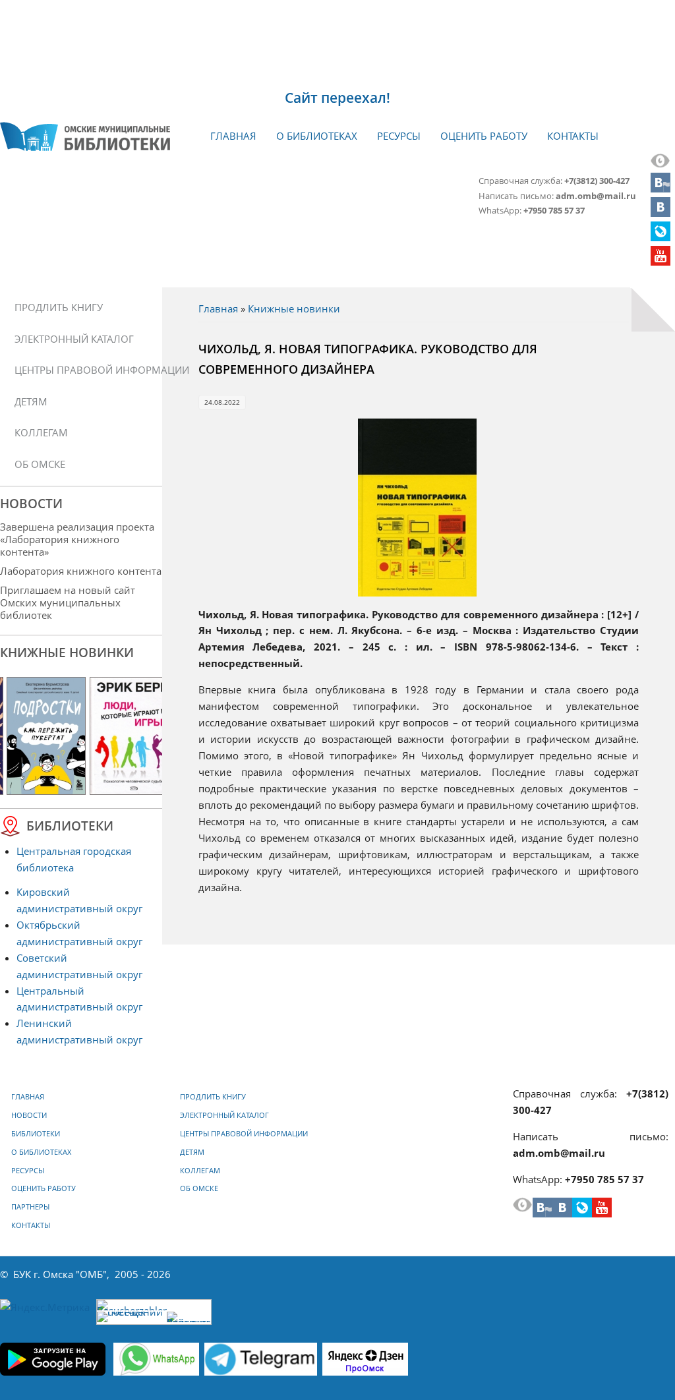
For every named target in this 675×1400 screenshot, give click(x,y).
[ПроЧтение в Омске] (660, 212)
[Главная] (85, 136)
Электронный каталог (74, 338)
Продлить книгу (59, 307)
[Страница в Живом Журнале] (660, 237)
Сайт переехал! (337, 97)
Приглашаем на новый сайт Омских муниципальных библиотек (67, 602)
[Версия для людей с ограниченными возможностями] (660, 164)
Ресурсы (399, 135)
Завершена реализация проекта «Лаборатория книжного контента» (77, 539)
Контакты (573, 135)
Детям (31, 401)
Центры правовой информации (86, 369)
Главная (233, 135)
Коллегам (41, 432)
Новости (29, 1115)
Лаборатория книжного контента (80, 570)
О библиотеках (316, 135)
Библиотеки (35, 1133)
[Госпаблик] (660, 188)
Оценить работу (483, 135)
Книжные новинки (294, 308)
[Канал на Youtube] (660, 261)
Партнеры (30, 1206)
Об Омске (40, 464)
